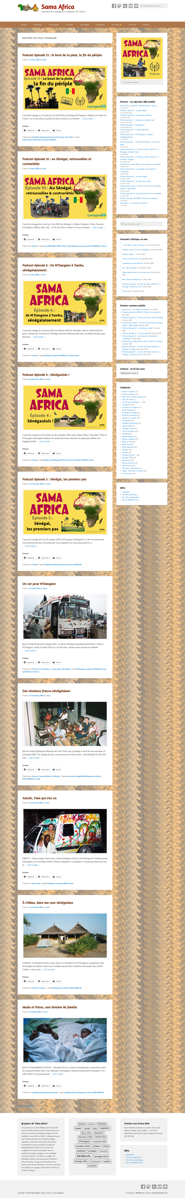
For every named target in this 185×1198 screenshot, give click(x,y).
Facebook (114, 6)
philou (64, 565)
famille (30, 140)
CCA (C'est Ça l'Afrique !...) (42, 669)
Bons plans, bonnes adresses (133, 397)
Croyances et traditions (130, 407)
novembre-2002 (61, 883)
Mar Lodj (66, 246)
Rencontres (36, 883)
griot (51, 460)
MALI (95, 1129)
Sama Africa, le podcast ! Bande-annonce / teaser (138, 106)
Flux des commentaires (130, 497)
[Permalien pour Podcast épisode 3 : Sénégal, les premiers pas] (65, 536)
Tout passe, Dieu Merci (65, 137)
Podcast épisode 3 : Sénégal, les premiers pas (54, 479)
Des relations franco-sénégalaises (46, 691)
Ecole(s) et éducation (130, 415)
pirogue (82, 246)
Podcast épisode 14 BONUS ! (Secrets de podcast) (139, 198)
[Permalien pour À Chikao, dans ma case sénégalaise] (65, 960)
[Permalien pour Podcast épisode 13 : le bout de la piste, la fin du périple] (65, 112)
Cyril (44, 60)
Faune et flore (127, 426)
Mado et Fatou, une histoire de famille (50, 1007)
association (70, 776)
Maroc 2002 (86, 1133)
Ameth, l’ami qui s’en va (40, 798)
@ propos (38, 25)
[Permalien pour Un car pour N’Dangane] (65, 641)
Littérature (125, 434)
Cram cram (126, 291)
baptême (67, 1092)
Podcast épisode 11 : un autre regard (133, 176)
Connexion (126, 492)
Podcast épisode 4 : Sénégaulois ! (46, 375)
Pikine (64, 460)
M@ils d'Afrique (128, 436)
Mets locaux (126, 444)
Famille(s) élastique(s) (40, 137)
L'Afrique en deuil (128, 428)
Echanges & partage (129, 413)
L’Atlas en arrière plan (130, 259)
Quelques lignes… (128, 254)
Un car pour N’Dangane (39, 584)
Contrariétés (126, 405)
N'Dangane (37, 140)
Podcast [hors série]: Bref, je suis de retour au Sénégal (140, 164)
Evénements (126, 421)
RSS (125, 6)
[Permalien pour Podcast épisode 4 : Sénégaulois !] (65, 432)
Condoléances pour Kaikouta (132, 263)
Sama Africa (57, 6)
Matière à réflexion (53, 776)
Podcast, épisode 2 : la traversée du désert (136, 115)
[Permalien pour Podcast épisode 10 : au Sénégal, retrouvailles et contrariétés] (65, 221)
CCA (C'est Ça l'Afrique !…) (132, 402)
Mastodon (119, 6)
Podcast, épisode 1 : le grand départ (133, 110)
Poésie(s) (125, 452)
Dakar (25, 140)
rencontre (103, 1151)
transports (92, 1166)
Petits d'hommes (128, 447)
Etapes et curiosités (129, 418)
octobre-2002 (91, 1092)
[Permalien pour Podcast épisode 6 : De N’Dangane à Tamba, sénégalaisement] (65, 327)
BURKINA (102, 1124)
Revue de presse (128, 463)
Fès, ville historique (129, 268)
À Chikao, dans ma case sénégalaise (48, 902)
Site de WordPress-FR (130, 500)
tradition (107, 1161)
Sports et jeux (127, 466)
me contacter (58, 1193)
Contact (136, 6)
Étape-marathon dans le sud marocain (136, 272)
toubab (37, 779)
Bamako (82, 1124)
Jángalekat (48, 565)
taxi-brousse (34, 672)
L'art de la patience (129, 431)
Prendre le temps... (39, 988)
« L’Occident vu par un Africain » (134, 245)
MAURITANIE (100, 1137)
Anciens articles (26, 1106)
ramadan (77, 460)
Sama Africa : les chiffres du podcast (133, 203)
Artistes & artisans (129, 394)
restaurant (90, 669)
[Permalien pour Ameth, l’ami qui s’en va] (65, 855)
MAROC (105, 1128)
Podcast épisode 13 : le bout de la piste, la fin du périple (62, 55)
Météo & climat (127, 442)
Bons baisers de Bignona (131, 279)
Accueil (24, 25)
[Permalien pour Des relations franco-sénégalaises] (65, 748)
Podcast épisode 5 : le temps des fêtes (134, 130)
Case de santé (127, 399)
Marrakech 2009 (85, 1137)
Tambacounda (73, 355)
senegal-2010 (101, 1156)
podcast (45, 140)
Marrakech (98, 1133)
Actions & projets (38, 776)
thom (92, 460)
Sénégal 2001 (81, 1161)
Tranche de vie (127, 473)
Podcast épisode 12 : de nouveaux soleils (135, 181)
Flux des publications (130, 495)
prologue (92, 1151)
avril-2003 (48, 246)
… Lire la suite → (87, 119)
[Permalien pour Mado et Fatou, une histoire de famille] (65, 1064)
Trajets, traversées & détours (132, 471)
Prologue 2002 (127, 458)
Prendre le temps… (129, 455)
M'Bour (60, 246)
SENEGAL (53, 140)
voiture (103, 246)
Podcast (130, 6)
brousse (92, 1124)
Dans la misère (127, 410)
